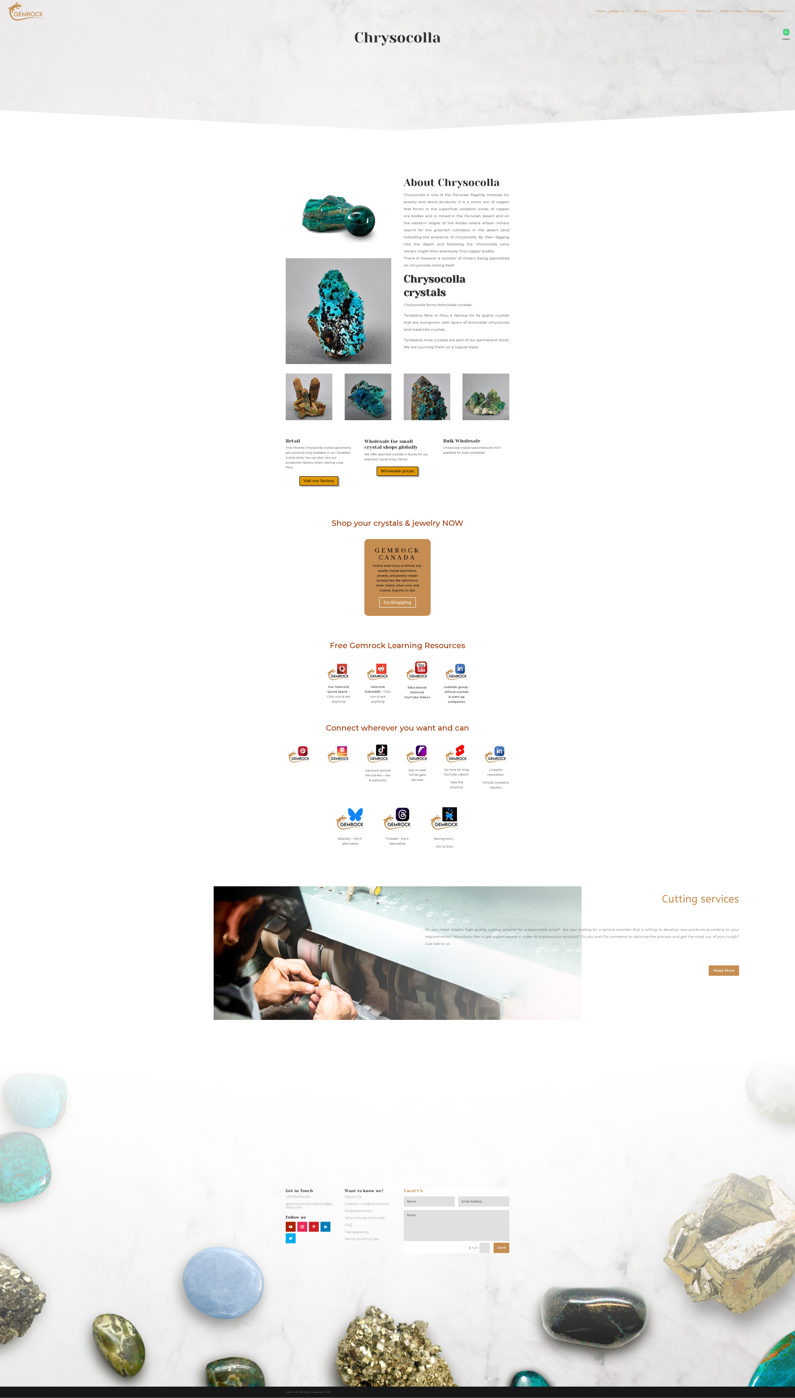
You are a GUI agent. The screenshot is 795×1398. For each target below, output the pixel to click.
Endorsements (358, 1211)
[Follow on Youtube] (291, 1227)
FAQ (348, 1225)
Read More (724, 970)
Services (640, 11)
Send (501, 1247)
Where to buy (730, 11)
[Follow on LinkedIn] (325, 1227)
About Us (617, 11)
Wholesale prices (397, 471)
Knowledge (755, 11)
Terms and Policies (362, 1239)
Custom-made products (367, 1204)
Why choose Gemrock (365, 1218)
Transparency (357, 1232)
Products (704, 11)
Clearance (777, 11)
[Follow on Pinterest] (314, 1227)
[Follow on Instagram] (302, 1227)
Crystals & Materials (672, 11)
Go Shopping (397, 602)
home (600, 11)
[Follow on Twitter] (291, 1238)
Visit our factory (319, 481)
